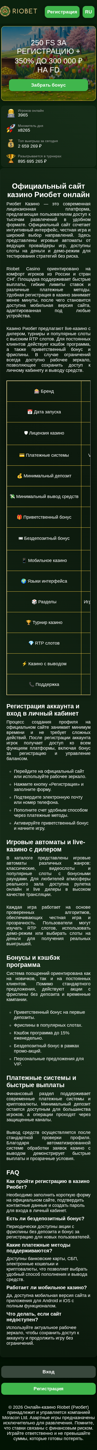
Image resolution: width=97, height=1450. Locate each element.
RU (88, 11)
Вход (49, 1371)
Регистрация (62, 11)
